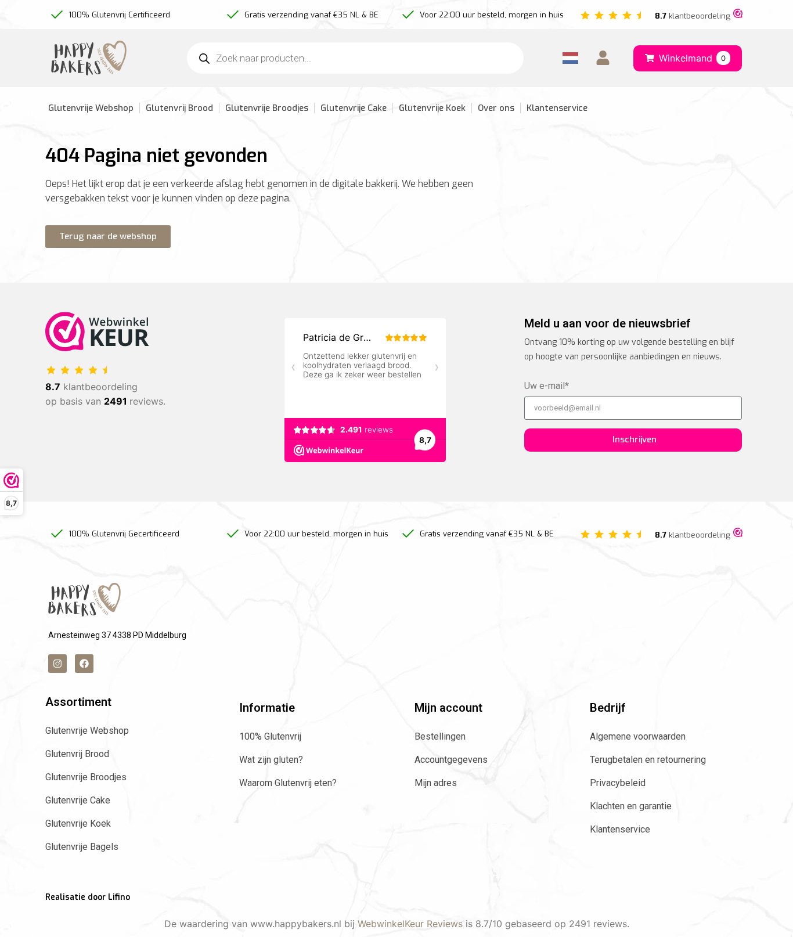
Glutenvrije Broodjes (266, 108)
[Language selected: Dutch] (570, 58)
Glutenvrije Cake (353, 108)
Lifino (119, 897)
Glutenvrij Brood (179, 108)
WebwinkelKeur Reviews (410, 923)
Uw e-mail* (546, 386)
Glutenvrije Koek (432, 108)
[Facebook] (84, 663)
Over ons (496, 108)
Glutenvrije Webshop (91, 108)
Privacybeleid (618, 782)
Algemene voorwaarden (638, 736)
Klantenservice (557, 108)
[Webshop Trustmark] (97, 348)
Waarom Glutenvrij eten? (288, 782)
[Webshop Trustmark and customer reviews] (737, 14)
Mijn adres (435, 782)
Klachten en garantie (631, 806)
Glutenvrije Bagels (81, 846)
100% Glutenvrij (270, 736)
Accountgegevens (451, 759)
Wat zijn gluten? (271, 759)
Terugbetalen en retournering (648, 759)
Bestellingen (440, 736)
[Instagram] (57, 663)
